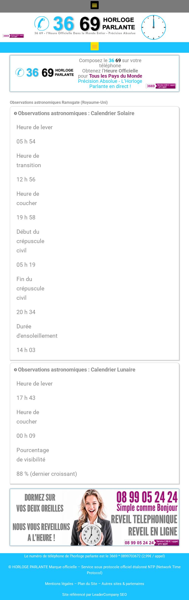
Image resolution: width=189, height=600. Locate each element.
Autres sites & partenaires (123, 584)
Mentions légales (59, 584)
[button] (95, 5)
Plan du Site (88, 584)
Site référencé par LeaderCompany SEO (94, 594)
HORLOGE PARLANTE (30, 567)
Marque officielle (63, 567)
